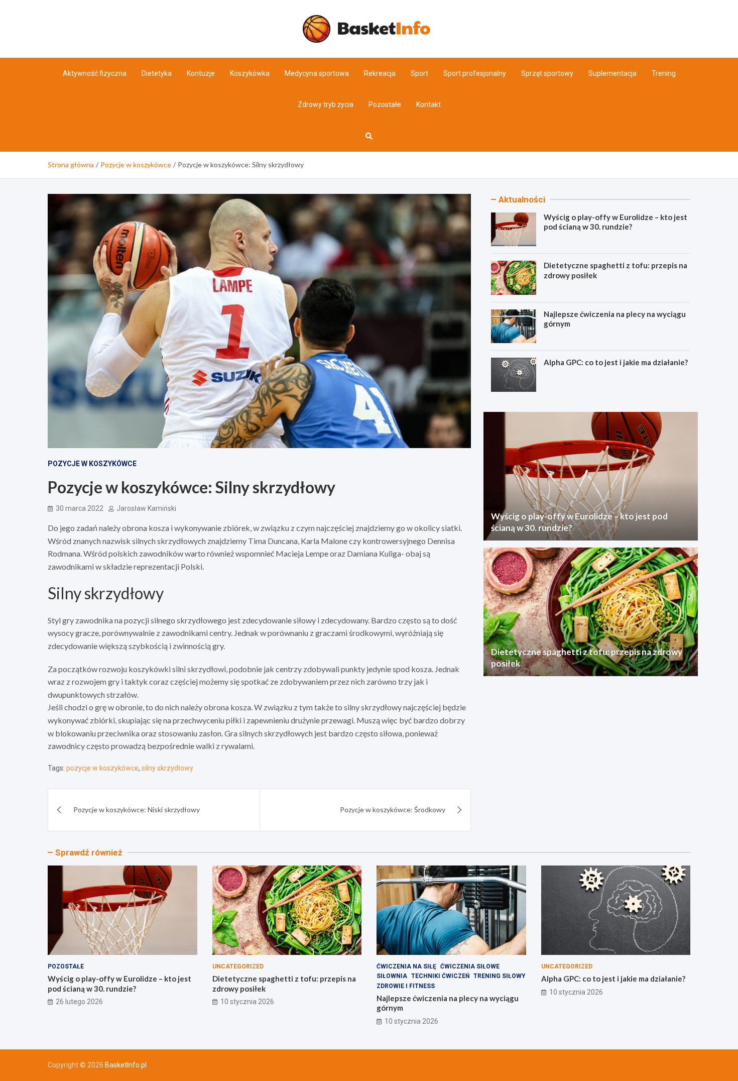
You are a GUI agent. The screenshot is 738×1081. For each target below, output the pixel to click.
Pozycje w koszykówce (92, 464)
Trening (664, 73)
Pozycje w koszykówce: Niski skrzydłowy (136, 809)
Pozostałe (384, 104)
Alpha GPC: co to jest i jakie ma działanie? (616, 362)
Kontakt (428, 104)
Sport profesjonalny (474, 73)
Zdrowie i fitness (406, 986)
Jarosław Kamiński (146, 508)
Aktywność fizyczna (95, 73)
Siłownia (392, 976)
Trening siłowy (499, 976)
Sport (419, 73)
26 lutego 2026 (79, 1002)
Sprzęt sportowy (547, 73)
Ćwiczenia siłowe (470, 966)
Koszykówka (250, 73)
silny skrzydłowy (167, 768)
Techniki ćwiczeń (440, 976)
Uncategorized (238, 966)
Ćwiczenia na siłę (406, 966)
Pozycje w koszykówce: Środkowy (392, 809)
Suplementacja (612, 73)
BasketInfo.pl (126, 1065)
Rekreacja (380, 73)
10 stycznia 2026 (247, 1002)
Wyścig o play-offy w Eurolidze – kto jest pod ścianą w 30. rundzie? (615, 222)
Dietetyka (157, 73)
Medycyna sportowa (317, 73)
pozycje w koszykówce (102, 768)
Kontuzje (201, 73)
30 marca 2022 (79, 508)
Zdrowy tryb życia (325, 104)
